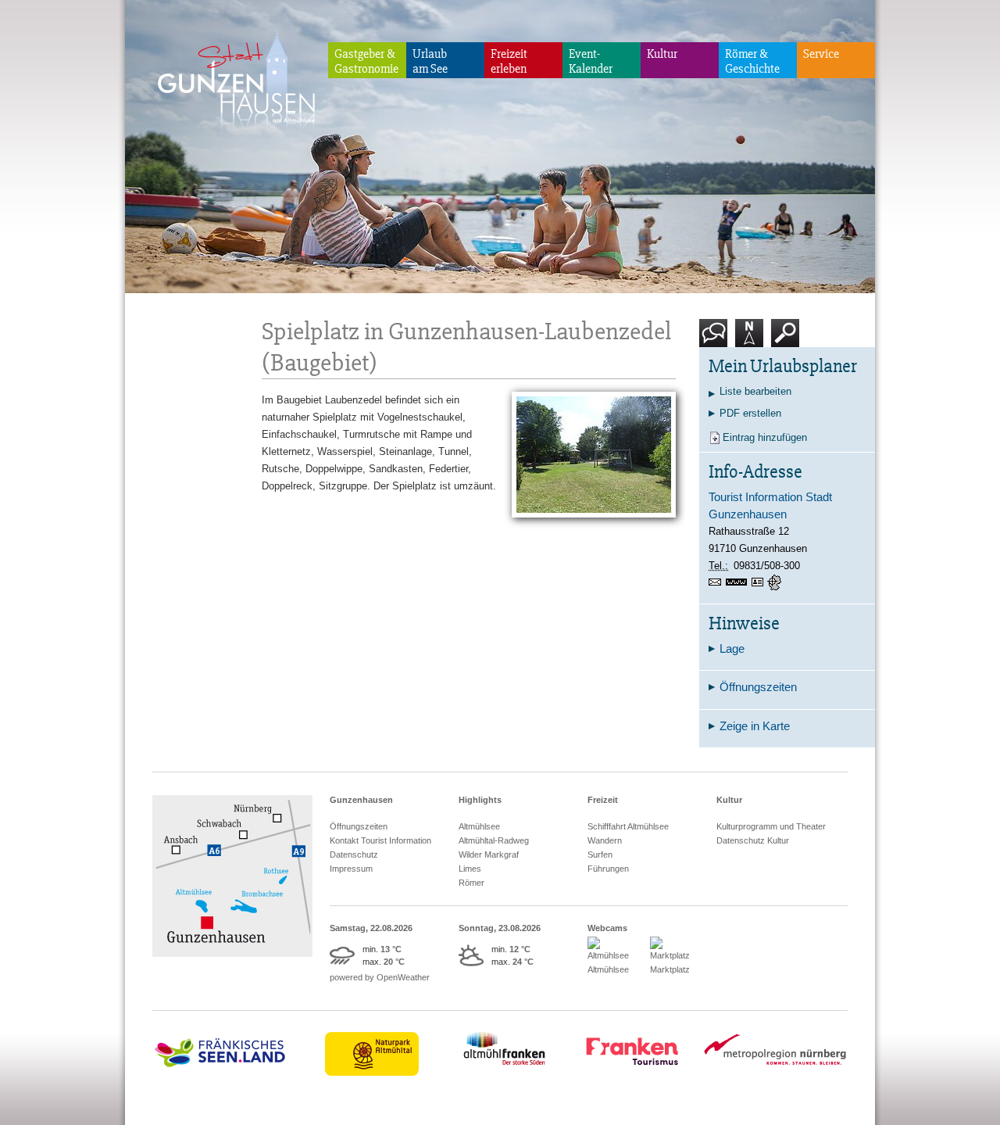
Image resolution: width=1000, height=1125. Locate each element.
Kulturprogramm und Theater (771, 826)
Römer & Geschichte (752, 61)
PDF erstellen (750, 413)
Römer (471, 882)
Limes (470, 868)
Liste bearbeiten (755, 391)
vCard (759, 582)
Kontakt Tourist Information (380, 840)
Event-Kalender (590, 61)
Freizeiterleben (509, 61)
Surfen (600, 854)
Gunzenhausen (361, 799)
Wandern (605, 840)
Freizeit (603, 799)
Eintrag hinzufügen (765, 437)
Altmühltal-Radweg (494, 840)
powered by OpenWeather (380, 977)
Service (821, 54)
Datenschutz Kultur (752, 840)
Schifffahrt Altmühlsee (628, 826)
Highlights (480, 799)
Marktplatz (670, 969)
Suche (785, 353)
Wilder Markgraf (489, 854)
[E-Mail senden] (717, 582)
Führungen (608, 868)
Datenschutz (354, 854)
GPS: (775, 582)
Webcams (607, 928)
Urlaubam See (430, 61)
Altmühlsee (479, 826)
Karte (747, 353)
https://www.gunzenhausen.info (739, 582)
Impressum (351, 868)
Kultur (662, 54)
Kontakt (716, 353)
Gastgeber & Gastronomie (366, 61)
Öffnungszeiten (359, 826)
